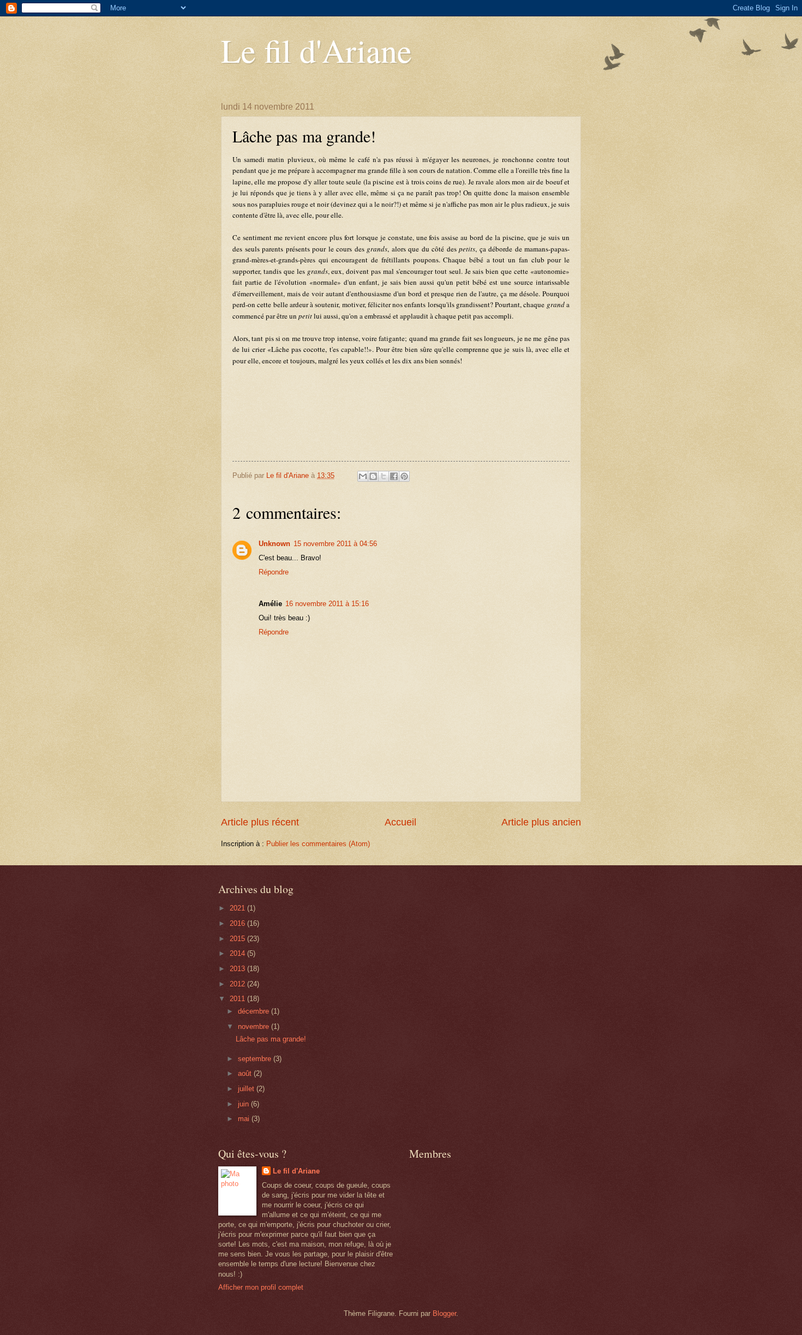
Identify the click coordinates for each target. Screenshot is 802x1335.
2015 (238, 939)
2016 (238, 923)
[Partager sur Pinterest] (404, 476)
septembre (255, 1059)
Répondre (274, 572)
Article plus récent (260, 822)
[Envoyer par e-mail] (362, 476)
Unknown (274, 544)
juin (244, 1104)
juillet (247, 1089)
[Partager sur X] (383, 476)
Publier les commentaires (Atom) (318, 844)
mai (245, 1119)
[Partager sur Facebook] (393, 476)
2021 (238, 908)
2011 (238, 999)
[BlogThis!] (373, 476)
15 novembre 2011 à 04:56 (335, 544)
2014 (238, 953)
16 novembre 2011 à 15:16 (327, 604)
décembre (254, 1011)
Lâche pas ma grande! (271, 1039)
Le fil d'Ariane (316, 50)
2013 (238, 969)
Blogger (444, 1313)
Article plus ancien (541, 822)
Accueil (400, 822)
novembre (254, 1026)
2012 (238, 984)
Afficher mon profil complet (260, 1287)
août (246, 1073)
